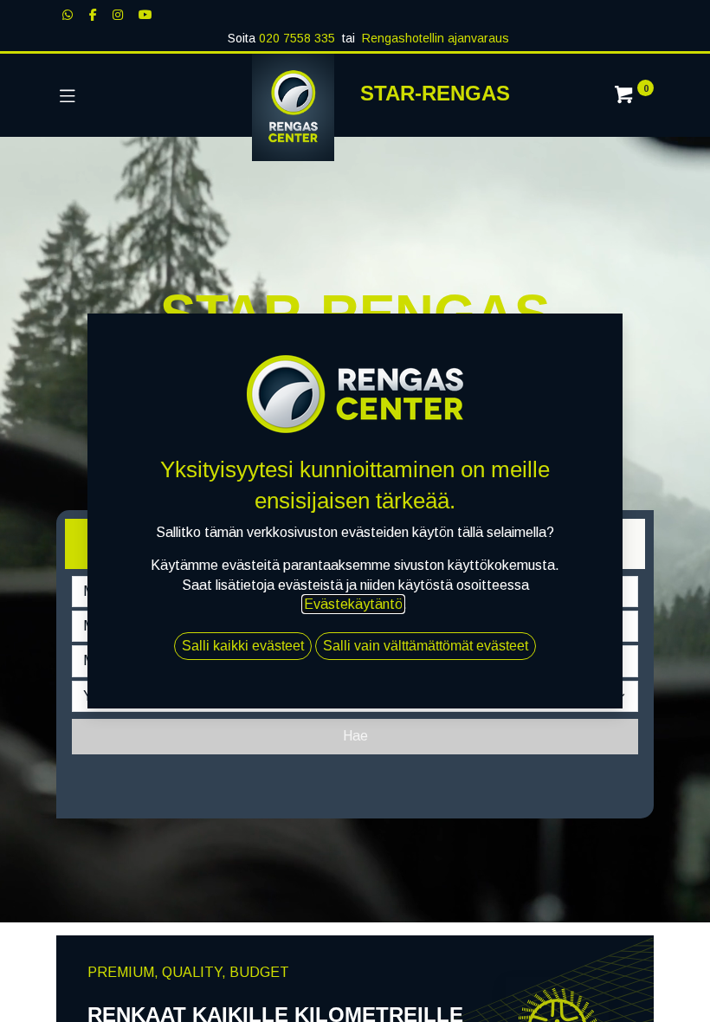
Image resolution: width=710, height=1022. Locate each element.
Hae (355, 735)
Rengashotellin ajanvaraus (435, 38)
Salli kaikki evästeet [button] (243, 645)
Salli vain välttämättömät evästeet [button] (425, 645)
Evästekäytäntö (353, 604)
